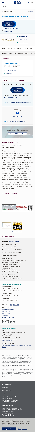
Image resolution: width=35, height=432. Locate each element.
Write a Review (23, 43)
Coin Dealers (19, 345)
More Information (17, 116)
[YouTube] (14, 322)
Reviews (19, 48)
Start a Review (6, 389)
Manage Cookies (22, 429)
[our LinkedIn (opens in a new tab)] (6, 415)
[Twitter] (3, 322)
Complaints (28, 48)
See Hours (9, 73)
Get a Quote (11, 48)
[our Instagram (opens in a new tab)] (12, 415)
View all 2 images (17, 232)
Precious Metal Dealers (8, 345)
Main (3, 48)
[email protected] (7, 340)
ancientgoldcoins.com (8, 310)
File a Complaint (6, 390)
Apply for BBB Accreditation (10, 400)
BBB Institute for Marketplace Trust (11, 408)
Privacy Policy (5, 425)
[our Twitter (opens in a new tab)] (3, 415)
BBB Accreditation (7, 398)
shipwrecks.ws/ (6, 315)
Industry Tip (28, 53)
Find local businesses (11, 7)
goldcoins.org (6, 313)
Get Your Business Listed (9, 397)
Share (31, 11)
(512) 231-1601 (23, 39)
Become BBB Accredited (17, 134)
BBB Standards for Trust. (11, 97)
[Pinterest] (11, 322)
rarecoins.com (6, 311)
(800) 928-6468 (14, 305)
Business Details (18, 53)
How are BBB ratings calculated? (16, 121)
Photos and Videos (6, 53)
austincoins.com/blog (8, 317)
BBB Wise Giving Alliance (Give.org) (12, 410)
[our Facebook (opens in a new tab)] (9, 415)
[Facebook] (6, 322)
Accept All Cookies (9, 429)
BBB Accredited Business (10, 28)
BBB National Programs (8, 411)
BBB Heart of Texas (13, 241)
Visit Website (23, 36)
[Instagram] (8, 322)
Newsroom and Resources (9, 402)
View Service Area (11, 70)
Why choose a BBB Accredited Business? (19, 102)
